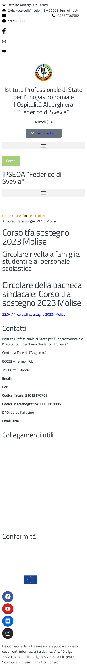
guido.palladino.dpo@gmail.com (43, 420)
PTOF (6, 462)
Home (6, 215)
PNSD (6, 505)
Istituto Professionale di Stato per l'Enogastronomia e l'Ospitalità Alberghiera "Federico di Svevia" (43, 101)
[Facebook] (43, 31)
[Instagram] (43, 41)
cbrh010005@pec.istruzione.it (32, 386)
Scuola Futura (12, 513)
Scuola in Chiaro (14, 496)
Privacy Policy (12, 547)
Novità (20, 215)
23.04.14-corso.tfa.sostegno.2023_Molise (33, 314)
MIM (5, 471)
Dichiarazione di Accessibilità (24, 555)
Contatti (8, 445)
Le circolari (36, 215)
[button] (43, 145)
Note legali (10, 522)
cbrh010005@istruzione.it (28, 15)
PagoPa (7, 454)
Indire (6, 479)
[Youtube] (43, 51)
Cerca (11, 161)
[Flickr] (7, 621)
